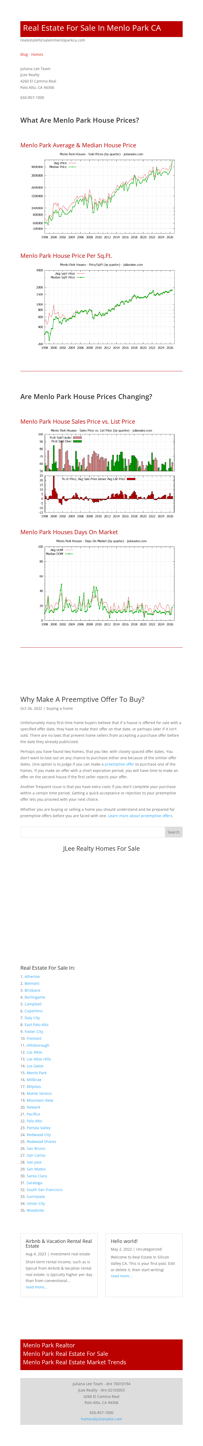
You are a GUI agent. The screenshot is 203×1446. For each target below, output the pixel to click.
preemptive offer (119, 764)
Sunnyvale (36, 1196)
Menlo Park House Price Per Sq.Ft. (66, 255)
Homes (37, 54)
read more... (36, 1286)
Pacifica (33, 1113)
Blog (24, 54)
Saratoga (34, 1182)
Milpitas (34, 1086)
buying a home (60, 708)
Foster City (34, 1031)
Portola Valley (38, 1127)
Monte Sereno (39, 1093)
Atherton (32, 976)
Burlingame (35, 997)
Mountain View (40, 1100)
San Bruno (36, 1148)
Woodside (35, 1210)
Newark (33, 1107)
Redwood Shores (41, 1141)
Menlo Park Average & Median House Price (78, 145)
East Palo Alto (36, 1024)
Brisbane (32, 990)
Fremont (34, 1038)
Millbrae (34, 1079)
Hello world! (124, 1241)
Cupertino (33, 1010)
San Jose (34, 1162)
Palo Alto (34, 1120)
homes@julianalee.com (101, 1418)
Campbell (33, 1003)
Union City (36, 1203)
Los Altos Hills (39, 1058)
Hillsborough (38, 1045)
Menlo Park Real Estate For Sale (65, 1353)
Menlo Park (37, 1072)
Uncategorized (149, 1249)
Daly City (32, 1017)
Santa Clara (37, 1175)
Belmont (32, 983)
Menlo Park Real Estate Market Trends (74, 1362)
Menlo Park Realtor (49, 1345)
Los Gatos (35, 1065)
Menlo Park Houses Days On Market (69, 532)
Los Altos (34, 1052)
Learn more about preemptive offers (140, 815)
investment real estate (70, 1253)
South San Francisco (44, 1189)
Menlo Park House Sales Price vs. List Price (77, 421)
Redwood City (39, 1134)
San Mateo (36, 1169)
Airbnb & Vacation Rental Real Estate (59, 1243)
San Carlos (36, 1155)
